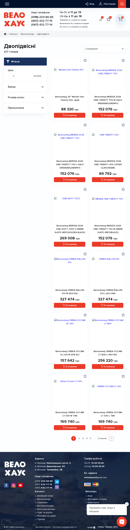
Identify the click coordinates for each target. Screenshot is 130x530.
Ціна (10, 70)
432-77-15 (41, 21)
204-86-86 (42, 17)
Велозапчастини (46, 509)
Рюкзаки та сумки (46, 515)
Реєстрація (110, 4)
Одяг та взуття (44, 512)
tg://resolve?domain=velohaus (57, 482)
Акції (90, 495)
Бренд (11, 86)
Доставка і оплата (97, 499)
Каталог (14, 34)
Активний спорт (45, 495)
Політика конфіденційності (64, 527)
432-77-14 (41, 24)
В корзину (71, 115)
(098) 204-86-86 (57, 487)
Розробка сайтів (112, 527)
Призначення (16, 107)
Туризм (41, 519)
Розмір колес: (16, 97)
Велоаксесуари (45, 505)
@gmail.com (95, 477)
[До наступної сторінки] (111, 438)
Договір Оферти (43, 527)
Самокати (42, 502)
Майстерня (93, 502)
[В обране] (85, 60)
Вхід (92, 4)
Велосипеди (27, 34)
